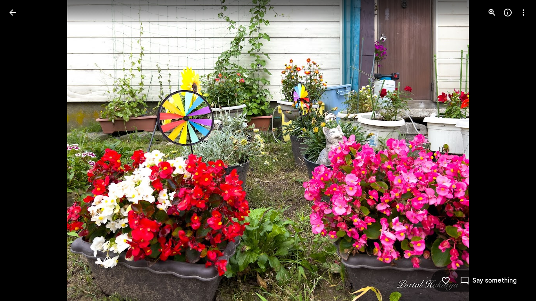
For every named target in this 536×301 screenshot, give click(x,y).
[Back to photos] (12, 12)
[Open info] (508, 12)
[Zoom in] (492, 12)
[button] (22, 150)
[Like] (445, 280)
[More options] (523, 12)
